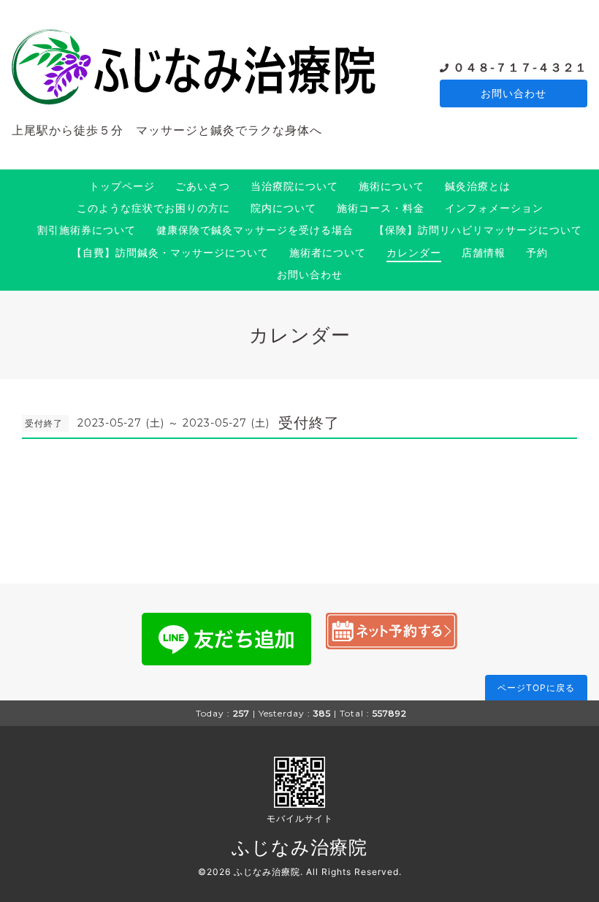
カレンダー (413, 252)
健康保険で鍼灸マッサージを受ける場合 (255, 229)
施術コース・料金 (380, 208)
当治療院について (294, 186)
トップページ (122, 186)
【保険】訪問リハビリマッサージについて (478, 229)
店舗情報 (483, 252)
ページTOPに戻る (536, 687)
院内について (283, 208)
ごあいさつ (202, 186)
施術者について (327, 252)
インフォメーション (494, 208)
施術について (391, 186)
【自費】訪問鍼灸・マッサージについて (170, 252)
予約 (537, 252)
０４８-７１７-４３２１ (520, 67)
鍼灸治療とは (478, 186)
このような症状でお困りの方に (153, 208)
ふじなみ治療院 (299, 847)
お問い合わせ (513, 93)
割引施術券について (86, 229)
